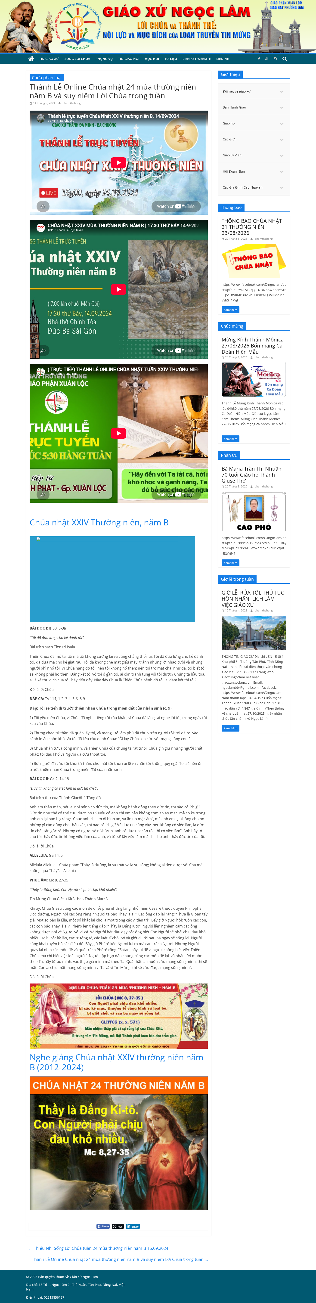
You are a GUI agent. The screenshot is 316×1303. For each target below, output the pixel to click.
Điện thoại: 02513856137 (45, 1297)
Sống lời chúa (77, 58)
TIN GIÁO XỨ (49, 58)
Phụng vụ (104, 58)
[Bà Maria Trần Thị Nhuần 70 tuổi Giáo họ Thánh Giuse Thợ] (254, 494)
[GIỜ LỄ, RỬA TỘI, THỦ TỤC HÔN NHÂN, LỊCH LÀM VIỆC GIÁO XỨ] (254, 618)
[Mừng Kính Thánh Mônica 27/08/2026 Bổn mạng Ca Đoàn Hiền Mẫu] (254, 365)
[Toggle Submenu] (282, 91)
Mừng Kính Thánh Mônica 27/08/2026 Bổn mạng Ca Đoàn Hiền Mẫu (253, 345)
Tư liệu (170, 58)
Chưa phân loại (47, 77)
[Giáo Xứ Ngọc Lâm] (31, 59)
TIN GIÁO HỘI (128, 58)
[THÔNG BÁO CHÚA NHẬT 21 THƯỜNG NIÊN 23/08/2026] (254, 246)
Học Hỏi (152, 58)
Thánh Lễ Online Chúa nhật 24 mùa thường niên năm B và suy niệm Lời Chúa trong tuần (120, 1259)
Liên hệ (222, 58)
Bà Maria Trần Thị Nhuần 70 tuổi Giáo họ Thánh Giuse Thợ (252, 474)
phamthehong (72, 103)
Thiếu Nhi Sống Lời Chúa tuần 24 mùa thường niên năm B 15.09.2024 (98, 1248)
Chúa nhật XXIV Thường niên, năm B (99, 522)
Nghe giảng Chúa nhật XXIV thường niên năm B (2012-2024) (116, 1062)
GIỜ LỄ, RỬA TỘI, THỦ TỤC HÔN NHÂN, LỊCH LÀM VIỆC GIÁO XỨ (253, 598)
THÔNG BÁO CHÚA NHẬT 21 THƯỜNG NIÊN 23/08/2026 (252, 226)
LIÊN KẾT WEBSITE (197, 58)
